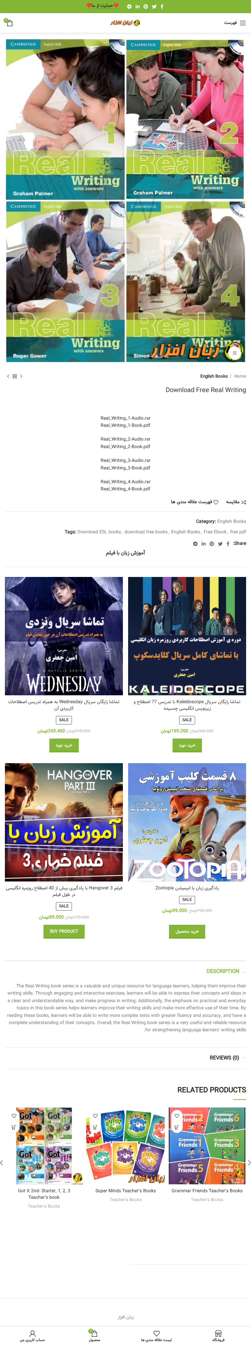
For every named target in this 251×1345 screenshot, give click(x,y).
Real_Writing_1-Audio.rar (126, 418)
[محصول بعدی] (8, 376)
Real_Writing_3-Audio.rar (126, 461)
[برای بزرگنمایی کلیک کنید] (234, 353)
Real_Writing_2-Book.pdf (125, 447)
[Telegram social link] (129, 6)
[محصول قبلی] (21, 376)
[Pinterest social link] (146, 6)
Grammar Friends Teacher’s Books (207, 1191)
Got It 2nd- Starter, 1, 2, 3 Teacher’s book (44, 1194)
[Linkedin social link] (138, 6)
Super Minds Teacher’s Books (125, 1191)
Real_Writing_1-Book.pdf (125, 425)
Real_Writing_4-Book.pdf (125, 489)
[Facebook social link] (162, 6)
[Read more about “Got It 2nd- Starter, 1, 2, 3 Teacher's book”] (14, 1127)
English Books (214, 376)
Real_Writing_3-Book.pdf (125, 468)
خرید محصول (187, 931)
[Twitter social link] (154, 6)
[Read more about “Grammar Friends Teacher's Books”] (177, 1127)
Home (239, 376)
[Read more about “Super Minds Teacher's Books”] (95, 1127)
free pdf (238, 532)
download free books (146, 532)
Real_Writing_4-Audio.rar (126, 482)
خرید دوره (187, 745)
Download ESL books (99, 532)
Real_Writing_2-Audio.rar (126, 439)
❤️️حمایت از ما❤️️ (102, 6)
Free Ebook (215, 532)
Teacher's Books (207, 1200)
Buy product (64, 931)
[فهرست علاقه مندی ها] (177, 1115)
